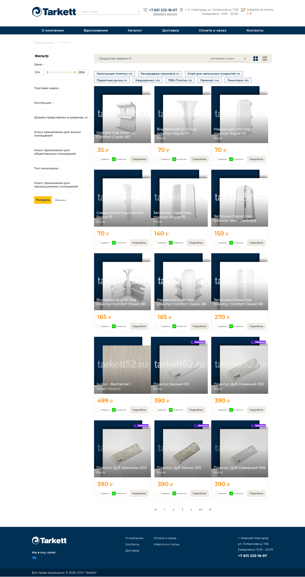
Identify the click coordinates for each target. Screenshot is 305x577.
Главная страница (44, 36)
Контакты (255, 24)
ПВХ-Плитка (180, 76)
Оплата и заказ (213, 24)
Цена (38, 58)
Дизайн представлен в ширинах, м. (61, 111)
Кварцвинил (147, 76)
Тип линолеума (46, 162)
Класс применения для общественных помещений (55, 146)
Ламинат (209, 76)
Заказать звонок (163, 11)
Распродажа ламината (160, 68)
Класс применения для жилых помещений (57, 128)
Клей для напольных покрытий (214, 68)
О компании (52, 24)
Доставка (172, 24)
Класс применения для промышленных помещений (56, 179)
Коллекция (42, 97)
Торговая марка (46, 82)
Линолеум (238, 76)
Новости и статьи (166, 544)
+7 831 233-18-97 (161, 7)
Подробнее (139, 156)
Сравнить (105, 157)
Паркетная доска (112, 76)
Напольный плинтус (114, 68)
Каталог (137, 24)
